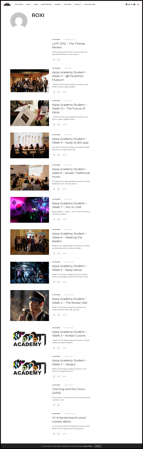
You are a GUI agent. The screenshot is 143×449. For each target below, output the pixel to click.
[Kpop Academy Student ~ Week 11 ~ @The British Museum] (29, 80)
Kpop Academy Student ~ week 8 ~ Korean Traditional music (71, 172)
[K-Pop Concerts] (7, 4)
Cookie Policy (87, 446)
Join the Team (89, 4)
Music (28, 4)
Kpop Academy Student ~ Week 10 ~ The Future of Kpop (69, 108)
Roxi (38, 15)
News (36, 4)
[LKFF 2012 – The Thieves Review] (54, 59)
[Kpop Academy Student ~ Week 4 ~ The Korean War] (29, 305)
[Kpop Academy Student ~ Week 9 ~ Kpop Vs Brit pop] (29, 145)
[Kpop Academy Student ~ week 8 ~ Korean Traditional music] (29, 177)
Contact (77, 4)
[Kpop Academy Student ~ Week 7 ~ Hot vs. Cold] (29, 210)
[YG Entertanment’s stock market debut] (54, 434)
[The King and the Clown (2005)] (54, 405)
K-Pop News (56, 39)
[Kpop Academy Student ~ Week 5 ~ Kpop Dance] (29, 272)
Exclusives (19, 4)
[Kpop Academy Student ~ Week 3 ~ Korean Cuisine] (29, 338)
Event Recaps (46, 4)
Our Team (67, 4)
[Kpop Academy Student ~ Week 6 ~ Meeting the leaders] (29, 242)
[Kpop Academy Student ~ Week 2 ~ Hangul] (29, 367)
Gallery (58, 4)
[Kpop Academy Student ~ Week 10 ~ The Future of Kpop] (29, 113)
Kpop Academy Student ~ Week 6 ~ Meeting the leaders (69, 237)
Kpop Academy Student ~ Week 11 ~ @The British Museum (69, 76)
